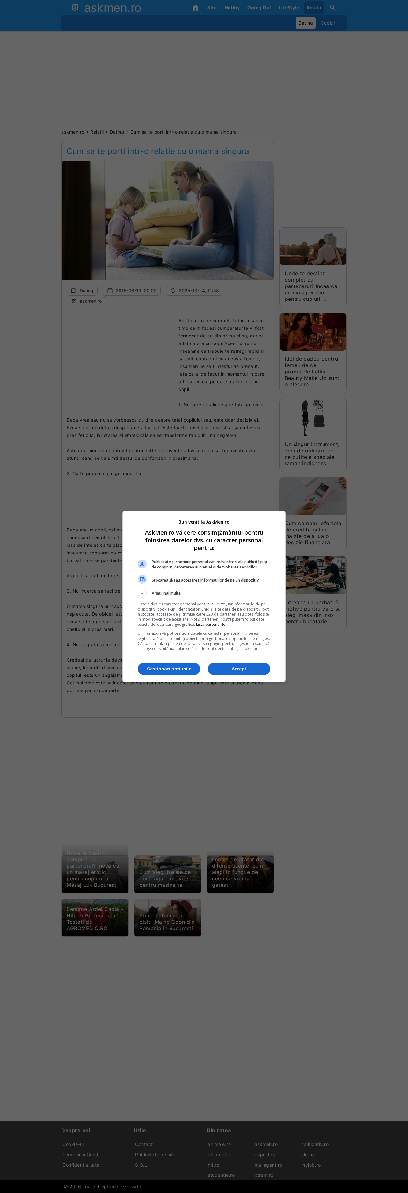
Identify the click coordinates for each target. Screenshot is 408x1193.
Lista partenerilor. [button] (212, 624)
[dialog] (204, 596)
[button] (204, 593)
